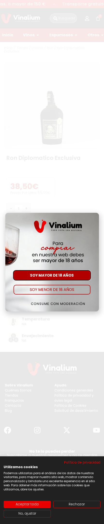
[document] (52, 262)
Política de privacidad (82, 462)
